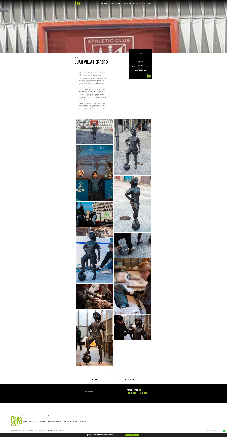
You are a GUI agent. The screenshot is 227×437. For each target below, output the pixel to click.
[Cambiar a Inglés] (140, 3)
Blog (65, 421)
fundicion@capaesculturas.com (58, 430)
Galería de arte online (126, 3)
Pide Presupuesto (82, 421)
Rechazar (136, 435)
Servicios (118, 3)
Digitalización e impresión (26, 415)
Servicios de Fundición (15, 415)
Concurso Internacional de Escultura (54, 421)
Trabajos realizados (104, 3)
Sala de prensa (135, 3)
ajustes (116, 435)
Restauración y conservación (48, 415)
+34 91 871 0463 (43, 430)
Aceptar (128, 435)
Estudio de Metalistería (37, 415)
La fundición (112, 3)
